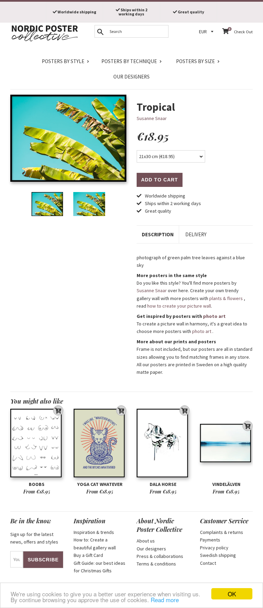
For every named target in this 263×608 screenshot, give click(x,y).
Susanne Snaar (152, 118)
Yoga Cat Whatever (100, 484)
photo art (214, 316)
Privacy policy (214, 548)
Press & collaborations (160, 556)
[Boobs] (36, 443)
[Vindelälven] (226, 443)
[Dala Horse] (163, 443)
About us (146, 541)
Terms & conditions (156, 564)
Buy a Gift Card (88, 555)
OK (232, 593)
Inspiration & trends (94, 532)
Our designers (131, 76)
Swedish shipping (218, 555)
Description (158, 234)
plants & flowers (226, 298)
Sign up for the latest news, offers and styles (34, 538)
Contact (208, 563)
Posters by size (195, 61)
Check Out (243, 31)
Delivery (195, 234)
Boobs (37, 484)
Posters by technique (129, 61)
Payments (210, 540)
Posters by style (63, 61)
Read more (165, 599)
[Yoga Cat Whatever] (100, 443)
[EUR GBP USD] (207, 31)
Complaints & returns (221, 532)
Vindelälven (226, 484)
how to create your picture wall (179, 306)
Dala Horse (163, 484)
